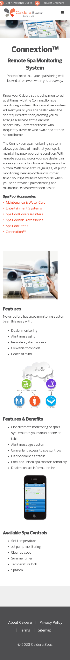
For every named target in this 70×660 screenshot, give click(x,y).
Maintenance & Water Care (26, 203)
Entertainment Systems (24, 208)
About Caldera (20, 623)
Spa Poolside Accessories (24, 220)
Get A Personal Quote (19, 3)
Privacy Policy (50, 623)
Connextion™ (15, 232)
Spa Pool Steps (17, 226)
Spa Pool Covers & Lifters (24, 214)
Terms (25, 630)
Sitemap (44, 630)
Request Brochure (53, 3)
